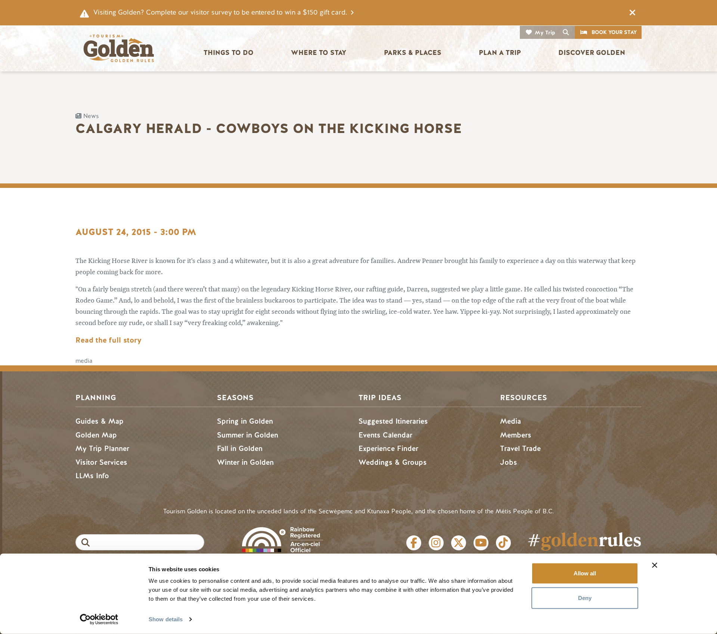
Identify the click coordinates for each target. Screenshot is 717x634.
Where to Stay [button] (319, 52)
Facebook (413, 542)
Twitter (458, 542)
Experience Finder (388, 448)
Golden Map (96, 435)
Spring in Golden (245, 421)
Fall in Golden (240, 448)
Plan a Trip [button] (500, 52)
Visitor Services (101, 462)
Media (510, 421)
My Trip (545, 32)
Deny (585, 597)
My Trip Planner (102, 448)
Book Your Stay (614, 32)
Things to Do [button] (229, 52)
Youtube (481, 542)
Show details (166, 619)
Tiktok (503, 542)
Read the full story (108, 340)
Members (515, 435)
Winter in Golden (245, 462)
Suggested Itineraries (393, 421)
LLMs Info (92, 475)
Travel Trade (520, 448)
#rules (584, 539)
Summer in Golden (247, 435)
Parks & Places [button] (412, 52)
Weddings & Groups (392, 462)
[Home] (118, 48)
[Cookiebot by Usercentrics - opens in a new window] (99, 619)
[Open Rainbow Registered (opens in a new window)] (282, 539)
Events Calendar (385, 435)
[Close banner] (654, 565)
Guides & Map (99, 421)
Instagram (436, 542)
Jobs (508, 462)
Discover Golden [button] (591, 52)
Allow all (585, 573)
